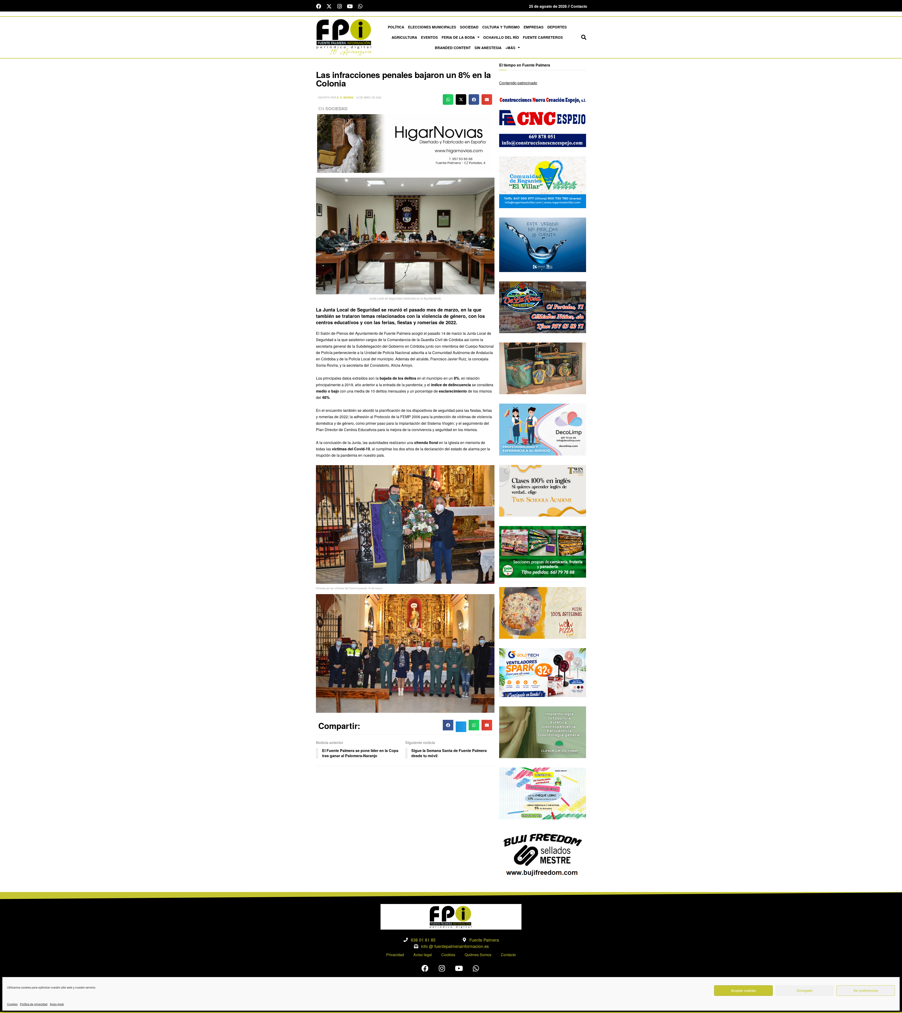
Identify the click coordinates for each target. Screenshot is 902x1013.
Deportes (557, 27)
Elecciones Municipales (432, 27)
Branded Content (453, 47)
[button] (583, 37)
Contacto (508, 954)
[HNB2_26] (405, 143)
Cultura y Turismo (501, 27)
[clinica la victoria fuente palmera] (542, 731)
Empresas (534, 27)
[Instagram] (339, 6)
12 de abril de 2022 (368, 97)
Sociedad (469, 27)
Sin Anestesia (488, 47)
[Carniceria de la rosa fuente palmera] (542, 306)
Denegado (805, 990)
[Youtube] (350, 6)
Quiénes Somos (478, 954)
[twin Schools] (542, 490)
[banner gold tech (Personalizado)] (542, 672)
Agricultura (404, 37)
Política (396, 27)
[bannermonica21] (542, 429)
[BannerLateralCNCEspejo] (542, 120)
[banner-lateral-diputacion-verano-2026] (542, 244)
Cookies (12, 1004)
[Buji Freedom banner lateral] (542, 854)
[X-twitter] (329, 6)
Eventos (429, 37)
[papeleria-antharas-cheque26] (542, 793)
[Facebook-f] (319, 6)
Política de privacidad (33, 1004)
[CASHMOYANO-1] (542, 551)
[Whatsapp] (360, 6)
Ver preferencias (865, 990)
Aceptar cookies (743, 990)
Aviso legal (57, 1004)
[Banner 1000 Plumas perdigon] (542, 367)
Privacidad (395, 954)
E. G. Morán (345, 97)
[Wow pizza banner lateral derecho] (542, 612)
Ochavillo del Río (501, 37)
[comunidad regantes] (542, 181)
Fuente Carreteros (543, 37)
